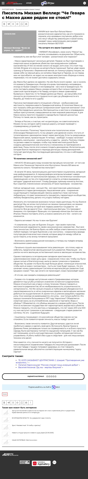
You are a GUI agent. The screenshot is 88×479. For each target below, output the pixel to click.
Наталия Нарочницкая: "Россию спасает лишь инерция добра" (48, 365)
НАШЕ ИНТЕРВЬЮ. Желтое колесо (24, 440)
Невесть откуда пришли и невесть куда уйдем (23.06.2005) (33, 433)
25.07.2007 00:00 (8, 9)
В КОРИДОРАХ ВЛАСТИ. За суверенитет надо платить (31, 418)
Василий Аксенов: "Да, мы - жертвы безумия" (40, 367)
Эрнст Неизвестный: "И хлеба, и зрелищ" (26, 425)
